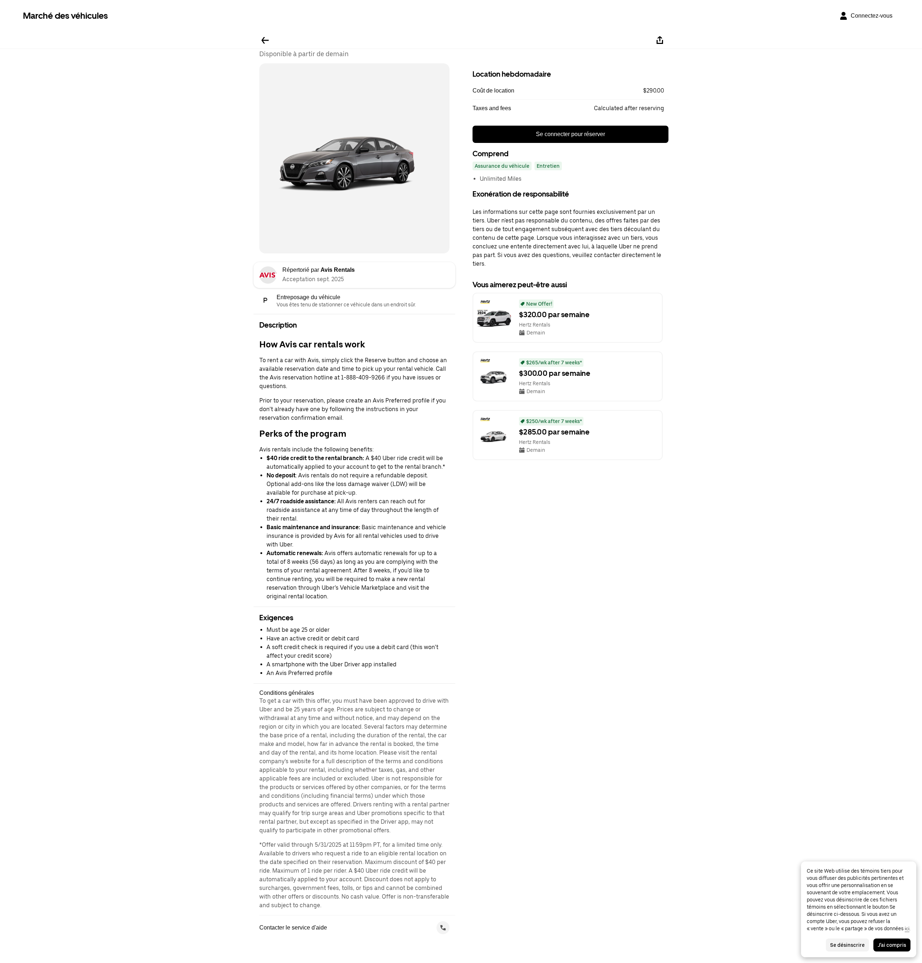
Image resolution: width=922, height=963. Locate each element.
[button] (570, 90)
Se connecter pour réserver (570, 134)
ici (907, 928)
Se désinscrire (847, 945)
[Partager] (659, 40)
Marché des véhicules (65, 15)
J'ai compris (892, 945)
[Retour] (265, 40)
